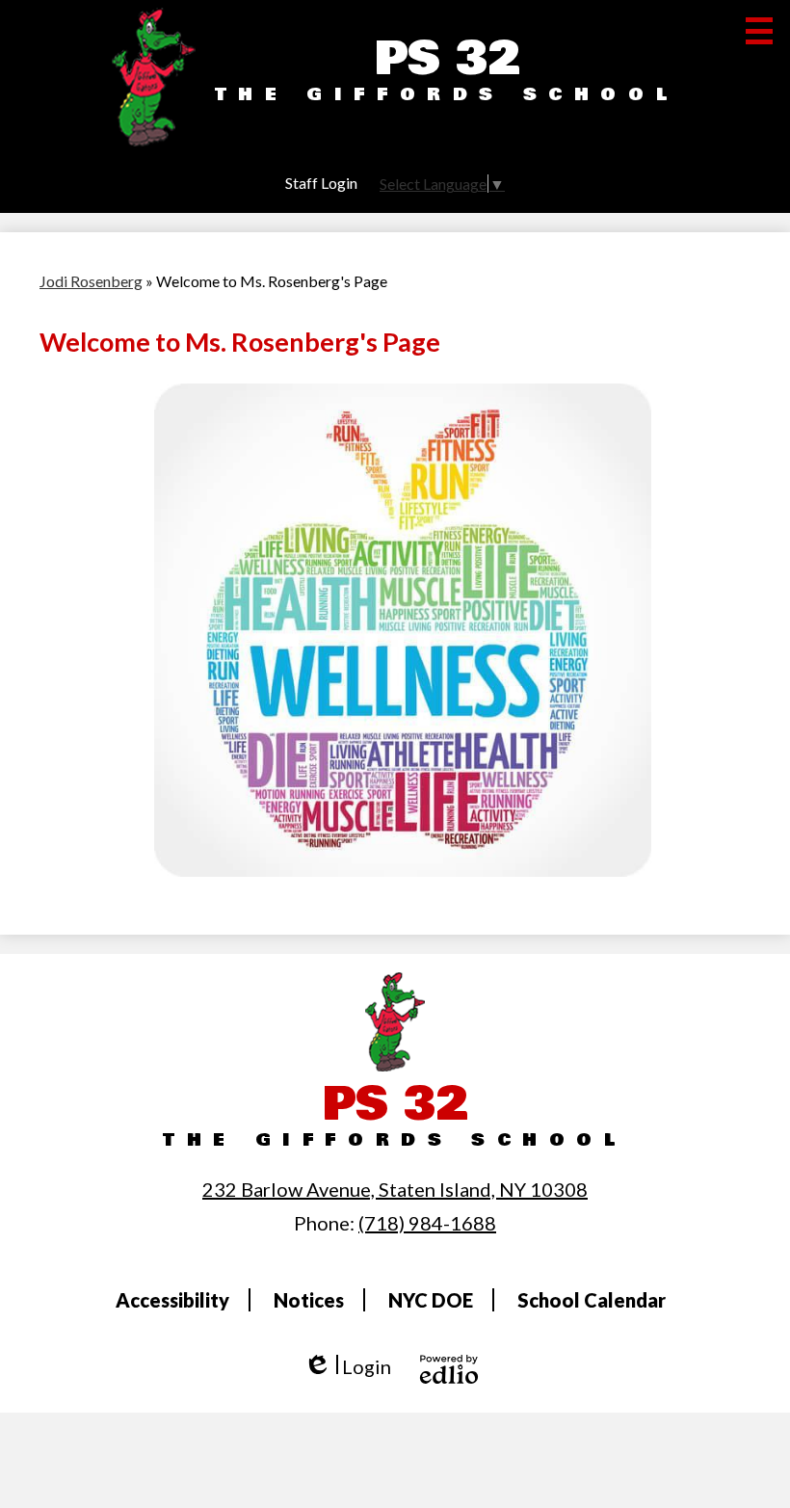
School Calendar (591, 1299)
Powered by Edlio (448, 1369)
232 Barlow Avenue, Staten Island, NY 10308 (395, 1189)
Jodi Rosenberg (91, 281)
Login (347, 1367)
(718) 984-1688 (427, 1222)
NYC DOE (430, 1299)
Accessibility (172, 1299)
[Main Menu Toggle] (759, 31)
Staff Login (321, 182)
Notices (309, 1299)
